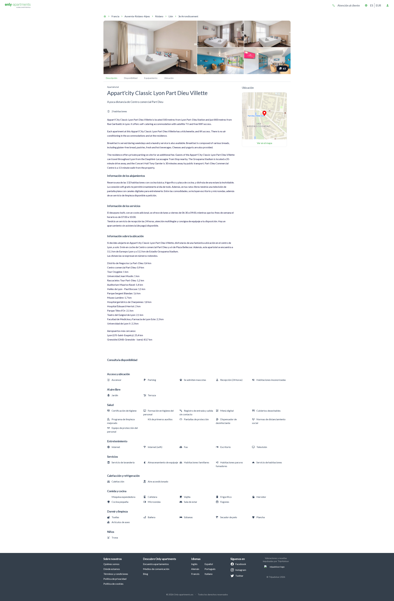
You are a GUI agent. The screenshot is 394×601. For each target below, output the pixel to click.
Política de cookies (113, 583)
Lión (171, 16)
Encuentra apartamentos (156, 564)
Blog (145, 573)
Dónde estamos (111, 568)
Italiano (209, 573)
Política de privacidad (114, 578)
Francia (115, 16)
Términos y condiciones (115, 573)
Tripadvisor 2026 (277, 577)
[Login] (387, 5)
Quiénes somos (111, 564)
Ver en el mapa (264, 143)
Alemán (195, 568)
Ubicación (169, 78)
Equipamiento (150, 78)
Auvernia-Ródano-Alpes (137, 16)
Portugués (210, 568)
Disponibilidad (130, 78)
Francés (195, 573)
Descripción (111, 78)
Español (209, 564)
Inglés (194, 564)
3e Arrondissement (188, 16)
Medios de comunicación (156, 568)
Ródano (159, 16)
